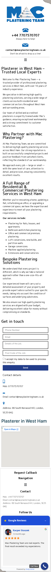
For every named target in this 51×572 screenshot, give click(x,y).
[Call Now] (44, 566)
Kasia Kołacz (20, 530)
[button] (25, 59)
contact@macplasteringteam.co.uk (26, 49)
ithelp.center (30, 569)
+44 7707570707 (25, 35)
